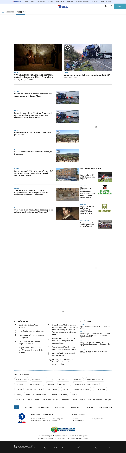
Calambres (20, 384)
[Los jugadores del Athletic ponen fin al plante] (105, 177)
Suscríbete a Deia (105, 407)
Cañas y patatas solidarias (36, 394)
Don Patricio (64, 384)
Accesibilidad (86, 446)
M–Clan (50, 380)
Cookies (72, 446)
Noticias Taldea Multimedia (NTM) (40, 420)
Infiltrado (78, 380)
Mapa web (75, 419)
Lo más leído (21, 321)
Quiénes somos (43, 407)
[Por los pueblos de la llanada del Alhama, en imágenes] (67, 155)
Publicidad (89, 407)
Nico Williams (52, 389)
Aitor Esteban (100, 389)
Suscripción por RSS (97, 419)
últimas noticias (90, 168)
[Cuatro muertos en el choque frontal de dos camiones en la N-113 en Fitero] (67, 97)
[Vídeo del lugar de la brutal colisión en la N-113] (88, 57)
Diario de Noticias (57, 417)
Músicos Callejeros (34, 389)
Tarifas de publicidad (78, 420)
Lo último (86, 321)
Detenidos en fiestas (95, 380)
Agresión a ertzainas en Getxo (86, 384)
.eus (16, 407)
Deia (32, 417)
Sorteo (74, 394)
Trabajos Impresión (97, 417)
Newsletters (75, 407)
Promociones (59, 407)
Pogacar (50, 384)
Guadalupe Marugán (20, 80)
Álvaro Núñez (21, 380)
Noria (18, 394)
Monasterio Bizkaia (81, 389)
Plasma (19, 389)
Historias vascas (36, 384)
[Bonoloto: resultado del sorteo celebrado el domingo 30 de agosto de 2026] (105, 210)
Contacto (28, 407)
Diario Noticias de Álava (38, 419)
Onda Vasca (55, 420)
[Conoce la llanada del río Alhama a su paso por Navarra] (67, 136)
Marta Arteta (63, 380)
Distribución (75, 417)
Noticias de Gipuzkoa (57, 419)
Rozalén (66, 389)
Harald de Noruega (59, 394)
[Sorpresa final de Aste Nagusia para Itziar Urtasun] (105, 224)
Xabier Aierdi (37, 380)
